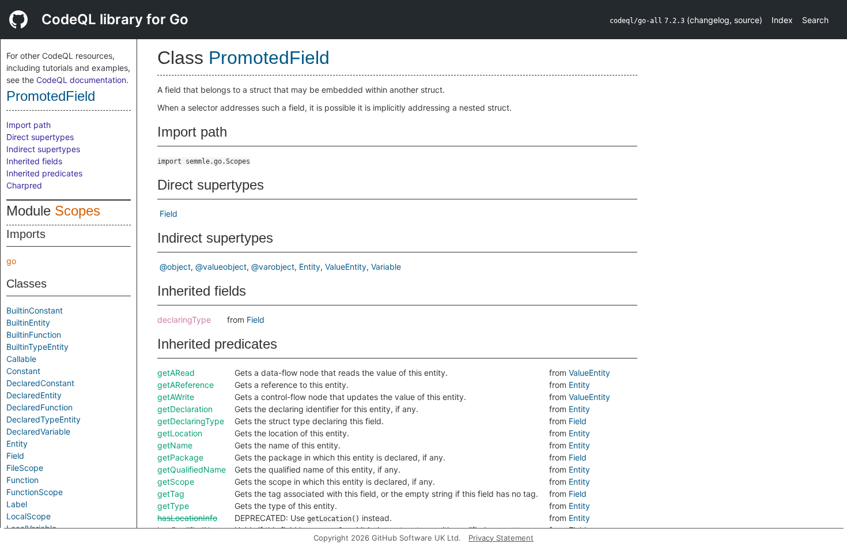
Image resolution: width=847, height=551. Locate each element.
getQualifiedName (191, 469)
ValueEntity (345, 266)
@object (175, 266)
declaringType (184, 319)
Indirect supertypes (43, 149)
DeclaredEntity (34, 395)
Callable (21, 359)
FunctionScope (34, 492)
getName (174, 445)
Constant (23, 371)
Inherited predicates (44, 173)
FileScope (24, 468)
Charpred (24, 185)
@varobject (272, 266)
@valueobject (221, 266)
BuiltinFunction (33, 334)
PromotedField (50, 96)
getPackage (180, 457)
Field (15, 456)
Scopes (77, 210)
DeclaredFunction (39, 407)
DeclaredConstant (40, 383)
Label (16, 504)
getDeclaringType (190, 421)
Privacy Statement (501, 537)
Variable (386, 266)
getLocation (179, 433)
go (11, 261)
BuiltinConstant (34, 310)
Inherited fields (34, 161)
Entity (17, 443)
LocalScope (28, 516)
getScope (175, 481)
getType (173, 506)
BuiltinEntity (28, 322)
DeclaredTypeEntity (43, 419)
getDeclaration (185, 409)
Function (22, 480)
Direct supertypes (40, 137)
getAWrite (175, 397)
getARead (176, 373)
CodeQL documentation (81, 80)
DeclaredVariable (38, 431)
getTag (170, 494)
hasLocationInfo (187, 518)
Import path (28, 125)
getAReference (185, 385)
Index (782, 20)
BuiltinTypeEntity (37, 347)
